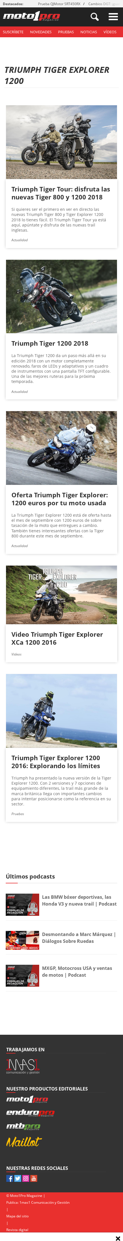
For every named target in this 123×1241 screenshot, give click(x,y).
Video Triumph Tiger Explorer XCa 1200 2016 (57, 638)
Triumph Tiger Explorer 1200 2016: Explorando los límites (55, 761)
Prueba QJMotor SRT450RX (59, 3)
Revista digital (17, 1229)
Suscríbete (13, 31)
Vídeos (110, 31)
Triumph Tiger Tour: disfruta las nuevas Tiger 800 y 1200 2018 (60, 193)
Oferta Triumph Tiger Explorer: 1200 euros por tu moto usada (59, 498)
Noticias (88, 31)
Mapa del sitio (17, 1216)
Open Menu (113, 16)
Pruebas (66, 31)
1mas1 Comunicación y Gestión (44, 1202)
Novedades (40, 31)
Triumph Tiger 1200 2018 (49, 343)
